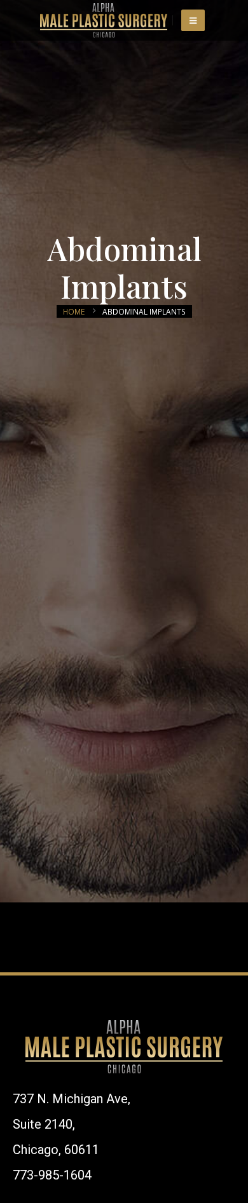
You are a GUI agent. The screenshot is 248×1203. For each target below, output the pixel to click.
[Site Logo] (103, 20)
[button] (193, 20)
